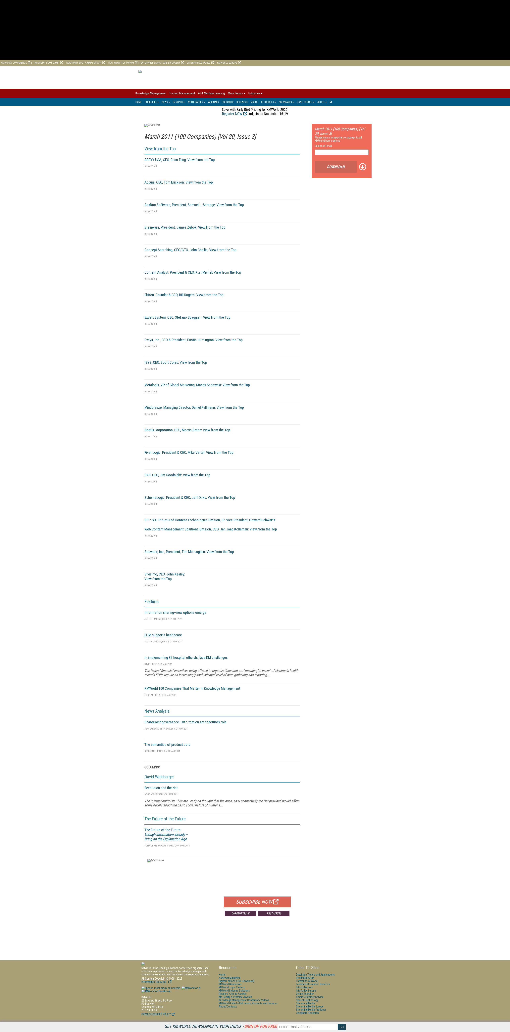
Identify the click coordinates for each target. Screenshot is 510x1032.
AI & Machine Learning (211, 93)
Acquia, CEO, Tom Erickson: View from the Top (178, 182)
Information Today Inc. (154, 981)
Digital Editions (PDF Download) (236, 981)
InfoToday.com (304, 987)
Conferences (304, 101)
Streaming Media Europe (310, 1006)
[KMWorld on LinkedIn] (160, 988)
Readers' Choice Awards (233, 993)
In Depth (178, 101)
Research (242, 101)
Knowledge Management (150, 93)
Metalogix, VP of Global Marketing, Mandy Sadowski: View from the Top (197, 385)
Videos (254, 101)
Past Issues (274, 913)
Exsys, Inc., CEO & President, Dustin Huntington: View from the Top (193, 340)
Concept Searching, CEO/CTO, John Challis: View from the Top (190, 249)
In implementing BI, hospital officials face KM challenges (186, 657)
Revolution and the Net (161, 788)
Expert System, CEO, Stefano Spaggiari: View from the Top (187, 317)
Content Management (182, 93)
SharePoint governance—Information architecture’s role (185, 722)
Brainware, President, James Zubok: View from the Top (184, 227)
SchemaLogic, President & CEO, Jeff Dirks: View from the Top (189, 497)
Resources (267, 101)
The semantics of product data (167, 744)
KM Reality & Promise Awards (235, 997)
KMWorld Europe (227, 62)
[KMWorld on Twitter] (190, 988)
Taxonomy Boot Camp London (83, 62)
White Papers (195, 101)
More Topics (235, 93)
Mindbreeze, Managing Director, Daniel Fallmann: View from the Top (194, 407)
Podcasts (227, 101)
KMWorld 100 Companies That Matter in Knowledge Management (192, 688)
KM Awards (285, 101)
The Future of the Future (166, 834)
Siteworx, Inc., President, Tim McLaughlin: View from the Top (189, 551)
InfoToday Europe (306, 990)
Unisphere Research (307, 1012)
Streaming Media (305, 1003)
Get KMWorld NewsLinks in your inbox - (220, 1026)
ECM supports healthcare (163, 635)
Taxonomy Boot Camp (46, 62)
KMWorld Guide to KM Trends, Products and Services (248, 1003)
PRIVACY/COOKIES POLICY (156, 1014)
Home (138, 101)
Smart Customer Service (310, 997)
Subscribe (151, 101)
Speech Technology (307, 1000)
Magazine (229, 977)
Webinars (213, 101)
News (165, 101)
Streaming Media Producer (311, 1009)
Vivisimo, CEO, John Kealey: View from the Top (164, 576)
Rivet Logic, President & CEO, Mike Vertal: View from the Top (188, 452)
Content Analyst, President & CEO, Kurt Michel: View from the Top (192, 272)
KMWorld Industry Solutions (234, 990)
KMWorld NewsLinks (230, 984)
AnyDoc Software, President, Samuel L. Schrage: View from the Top (194, 204)
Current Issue (240, 913)
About (321, 101)
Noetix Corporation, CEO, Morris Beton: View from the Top (187, 430)
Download (336, 167)
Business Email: (323, 145)
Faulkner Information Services (313, 984)
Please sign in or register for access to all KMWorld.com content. (338, 139)
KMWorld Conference (14, 62)
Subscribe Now (254, 902)
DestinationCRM (305, 977)
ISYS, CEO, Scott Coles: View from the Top (175, 362)
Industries (254, 93)
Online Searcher (305, 993)
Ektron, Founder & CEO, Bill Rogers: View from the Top (184, 295)
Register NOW (232, 114)
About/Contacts (228, 1006)
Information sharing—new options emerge (175, 612)
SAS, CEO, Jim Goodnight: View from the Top (177, 475)
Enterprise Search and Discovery (160, 62)
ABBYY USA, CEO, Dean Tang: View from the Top (179, 159)
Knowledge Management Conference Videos (244, 1000)
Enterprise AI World (198, 62)
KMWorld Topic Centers (232, 987)
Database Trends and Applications (315, 974)
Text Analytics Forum (121, 62)
